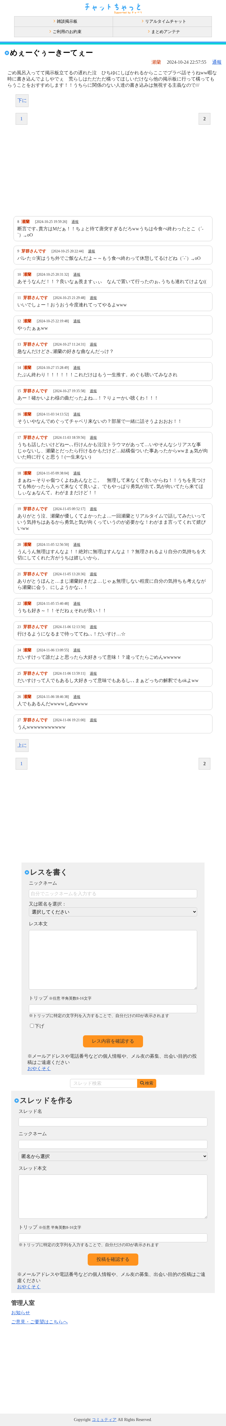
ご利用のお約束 (67, 31)
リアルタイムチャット (165, 21)
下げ (39, 1026)
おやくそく (39, 1068)
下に (22, 100)
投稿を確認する (113, 1259)
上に (22, 745)
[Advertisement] (113, 170)
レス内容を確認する (113, 1041)
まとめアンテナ (165, 31)
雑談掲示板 (67, 21)
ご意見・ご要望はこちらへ (39, 1321)
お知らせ (20, 1312)
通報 (217, 62)
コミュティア (104, 1419)
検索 (149, 1083)
